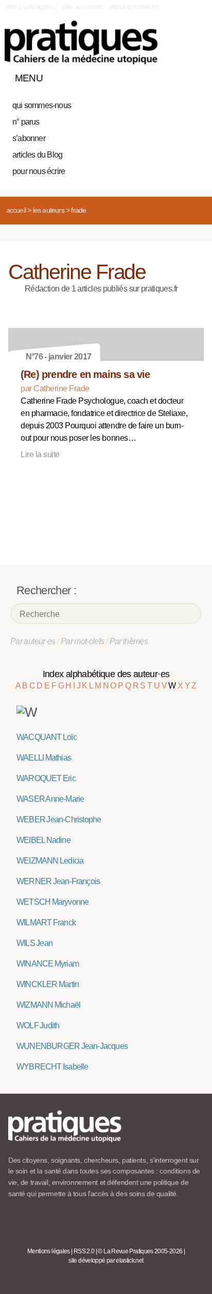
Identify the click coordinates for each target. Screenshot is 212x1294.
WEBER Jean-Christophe (58, 819)
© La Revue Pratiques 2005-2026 (140, 1251)
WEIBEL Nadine (43, 840)
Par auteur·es (33, 641)
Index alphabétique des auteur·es (106, 674)
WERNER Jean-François (58, 881)
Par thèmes (129, 641)
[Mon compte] (175, 76)
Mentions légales (48, 1251)
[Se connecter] (193, 76)
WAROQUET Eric (46, 778)
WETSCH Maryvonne (52, 902)
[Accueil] (81, 42)
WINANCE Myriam (47, 963)
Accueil (16, 210)
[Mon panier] (157, 76)
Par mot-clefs (82, 641)
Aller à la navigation (30, 7)
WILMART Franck (46, 922)
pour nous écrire (38, 171)
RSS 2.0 (84, 1251)
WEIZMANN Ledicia (49, 860)
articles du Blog (37, 154)
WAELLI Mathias (43, 757)
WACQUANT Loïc (46, 737)
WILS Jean (34, 943)
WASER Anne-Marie (50, 799)
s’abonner (28, 138)
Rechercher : (46, 590)
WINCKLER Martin (47, 984)
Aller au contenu (82, 7)
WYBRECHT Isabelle (52, 1066)
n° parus (26, 121)
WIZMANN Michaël (48, 1004)
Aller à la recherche (134, 7)
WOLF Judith (37, 1025)
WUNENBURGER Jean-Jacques (72, 1046)
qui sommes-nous (41, 105)
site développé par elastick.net (105, 1260)
